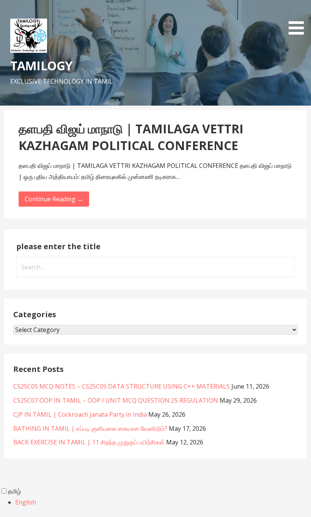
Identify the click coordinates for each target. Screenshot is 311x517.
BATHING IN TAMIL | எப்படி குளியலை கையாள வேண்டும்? (90, 428)
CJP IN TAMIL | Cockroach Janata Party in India (80, 414)
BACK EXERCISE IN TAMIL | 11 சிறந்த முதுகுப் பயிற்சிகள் (89, 442)
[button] (299, 18)
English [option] (25, 502)
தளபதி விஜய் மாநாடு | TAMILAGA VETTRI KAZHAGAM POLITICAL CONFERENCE (131, 137)
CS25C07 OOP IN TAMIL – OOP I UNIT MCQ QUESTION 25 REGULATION (115, 400)
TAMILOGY (41, 65)
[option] (163, 502)
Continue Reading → (54, 199)
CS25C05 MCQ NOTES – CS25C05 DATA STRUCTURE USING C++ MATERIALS (121, 386)
